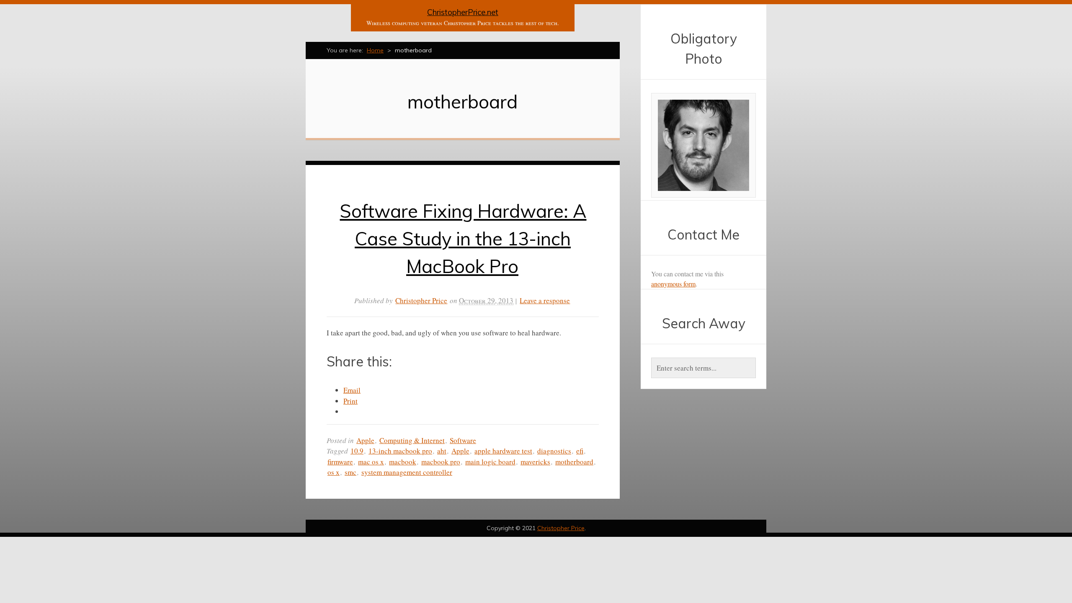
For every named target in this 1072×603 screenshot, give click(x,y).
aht (441, 451)
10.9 (356, 451)
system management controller (406, 472)
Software (463, 440)
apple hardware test (503, 451)
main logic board (490, 461)
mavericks (535, 461)
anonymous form (673, 283)
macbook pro (440, 461)
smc (350, 472)
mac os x (371, 461)
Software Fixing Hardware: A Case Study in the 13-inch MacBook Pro (463, 238)
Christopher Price (421, 300)
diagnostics (554, 451)
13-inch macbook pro (400, 451)
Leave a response (545, 300)
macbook (402, 461)
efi (579, 451)
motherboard (574, 461)
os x (333, 472)
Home (375, 50)
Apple (365, 440)
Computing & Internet (412, 440)
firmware (340, 461)
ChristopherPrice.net (462, 12)
